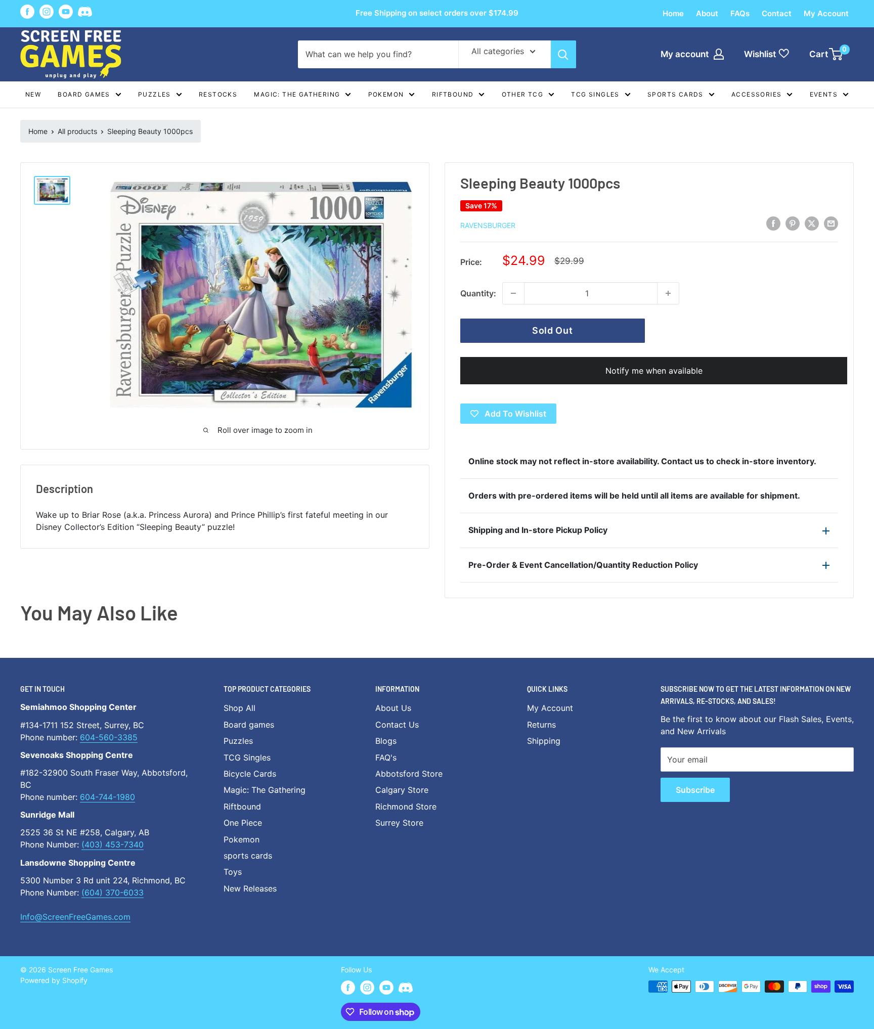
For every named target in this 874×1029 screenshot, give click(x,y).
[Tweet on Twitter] (812, 223)
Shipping (543, 741)
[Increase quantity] (668, 293)
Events (824, 94)
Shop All (239, 708)
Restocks (218, 94)
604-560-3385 (109, 737)
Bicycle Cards (250, 774)
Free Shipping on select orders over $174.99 (437, 13)
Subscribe (695, 790)
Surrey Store (399, 823)
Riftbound (453, 94)
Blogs (386, 741)
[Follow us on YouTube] (66, 12)
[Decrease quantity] (513, 293)
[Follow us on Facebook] (27, 12)
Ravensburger (487, 225)
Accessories (756, 94)
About (707, 13)
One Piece (243, 823)
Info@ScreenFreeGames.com (75, 917)
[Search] (563, 54)
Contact (777, 13)
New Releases (250, 888)
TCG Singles (595, 94)
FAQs (740, 13)
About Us (393, 708)
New (33, 94)
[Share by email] (831, 223)
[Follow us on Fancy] (85, 13)
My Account (826, 13)
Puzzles (154, 94)
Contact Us (397, 725)
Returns (541, 725)
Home (673, 13)
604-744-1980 (107, 797)
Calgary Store (401, 790)
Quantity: (478, 293)
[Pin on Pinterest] (792, 223)
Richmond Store (405, 806)
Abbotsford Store (409, 774)
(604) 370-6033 (112, 892)
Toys (233, 872)
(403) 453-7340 (112, 844)
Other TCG (523, 94)
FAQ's (386, 757)
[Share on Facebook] (773, 223)
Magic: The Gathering (297, 94)
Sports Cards (675, 94)
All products (77, 131)
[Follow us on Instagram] (46, 12)
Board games (84, 94)
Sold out (552, 330)
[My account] (719, 54)
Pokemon (386, 94)
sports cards (248, 856)
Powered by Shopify (54, 980)
